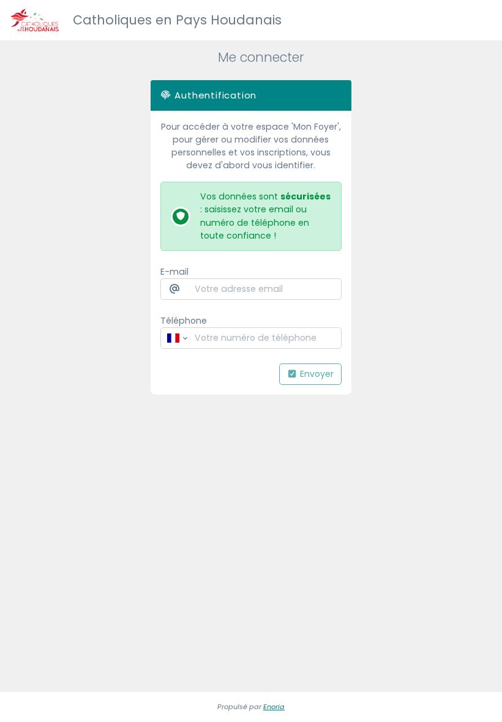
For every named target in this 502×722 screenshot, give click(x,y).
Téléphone (183, 320)
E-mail (174, 272)
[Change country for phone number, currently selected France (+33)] (176, 338)
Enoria (274, 707)
